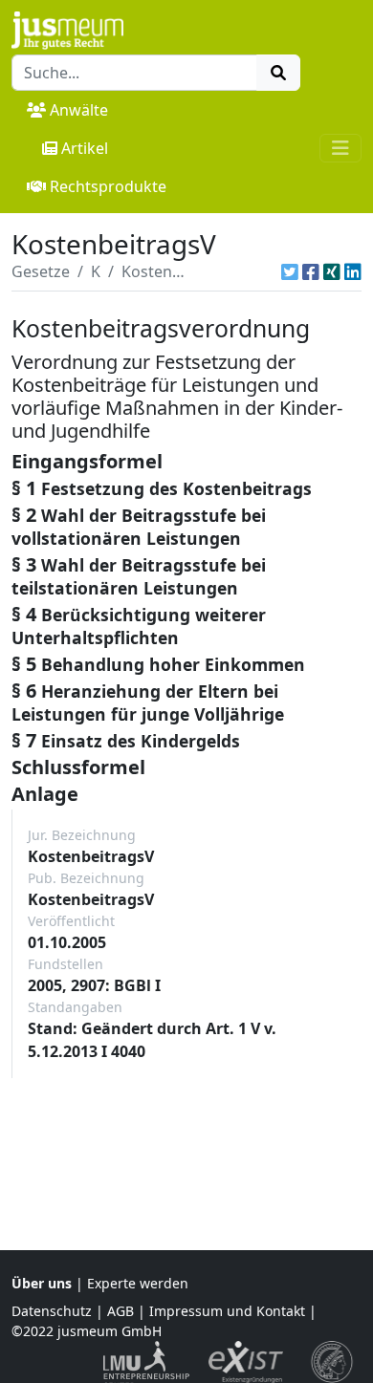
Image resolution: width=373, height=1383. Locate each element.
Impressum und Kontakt (227, 1311)
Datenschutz (51, 1311)
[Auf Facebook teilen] (310, 271)
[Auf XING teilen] (331, 271)
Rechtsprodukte (108, 186)
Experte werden (137, 1283)
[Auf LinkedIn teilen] (353, 271)
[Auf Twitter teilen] (289, 271)
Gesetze (40, 271)
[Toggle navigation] (340, 148)
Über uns (41, 1283)
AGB (120, 1311)
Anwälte (79, 109)
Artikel (84, 148)
